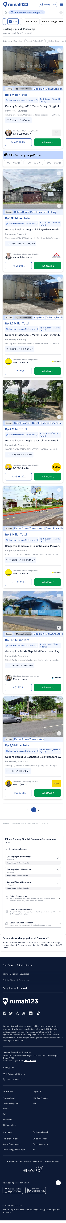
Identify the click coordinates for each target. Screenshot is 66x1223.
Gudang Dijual (18, 823)
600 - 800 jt (54, 162)
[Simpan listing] (59, 50)
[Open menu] (61, 4)
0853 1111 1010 (30, 1060)
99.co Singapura (40, 1144)
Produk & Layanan (11, 1103)
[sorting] (21, 21)
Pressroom (7, 1119)
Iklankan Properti (40, 1098)
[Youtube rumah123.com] (24, 1013)
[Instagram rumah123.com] (17, 1013)
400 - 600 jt (33, 162)
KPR (34, 1103)
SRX (34, 1149)
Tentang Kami (9, 1098)
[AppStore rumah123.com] (13, 1190)
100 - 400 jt (13, 162)
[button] (31, 12)
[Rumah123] (15, 4)
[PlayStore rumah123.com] (35, 1190)
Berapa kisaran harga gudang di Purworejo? (26, 938)
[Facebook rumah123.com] (4, 1013)
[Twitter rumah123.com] (11, 1013)
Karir (5, 1114)
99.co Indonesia (40, 1139)
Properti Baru (31, 21)
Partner (6, 1109)
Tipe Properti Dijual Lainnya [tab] (17, 965)
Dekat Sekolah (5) (35, 41)
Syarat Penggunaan (11, 1144)
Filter (13, 21)
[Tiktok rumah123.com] (38, 1013)
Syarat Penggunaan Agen (14, 1149)
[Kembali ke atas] (58, 1182)
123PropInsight (9, 1125)
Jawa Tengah (32, 823)
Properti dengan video (53, 21)
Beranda (6, 823)
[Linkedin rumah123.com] (30, 1013)
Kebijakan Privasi (10, 1139)
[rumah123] (33, 1002)
